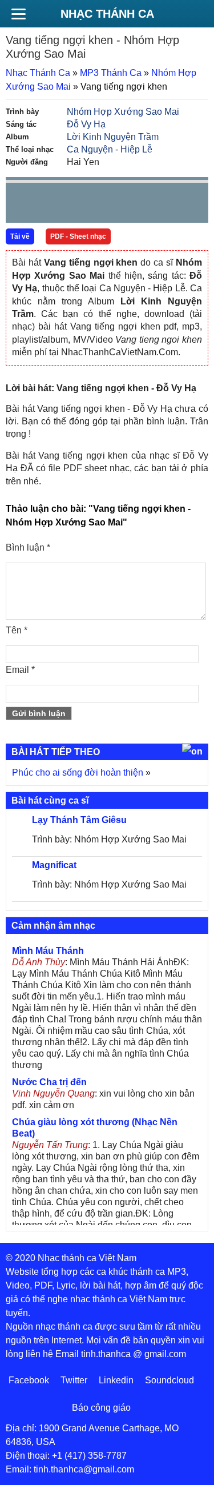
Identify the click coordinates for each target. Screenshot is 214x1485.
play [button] (50, 203)
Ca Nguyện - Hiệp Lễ (109, 149)
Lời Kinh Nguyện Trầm (113, 137)
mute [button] (132, 203)
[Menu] (18, 13)
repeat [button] (116, 205)
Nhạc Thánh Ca (107, 13)
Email (20, 670)
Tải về (20, 236)
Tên (16, 630)
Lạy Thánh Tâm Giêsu (79, 820)
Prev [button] (21, 205)
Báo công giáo (101, 1407)
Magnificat (54, 865)
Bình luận (28, 547)
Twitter (73, 1380)
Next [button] (79, 205)
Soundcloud (169, 1380)
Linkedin (116, 1380)
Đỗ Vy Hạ (86, 124)
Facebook (29, 1380)
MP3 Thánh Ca (111, 73)
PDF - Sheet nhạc (78, 236)
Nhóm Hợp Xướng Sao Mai (123, 112)
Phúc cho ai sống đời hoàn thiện (77, 772)
